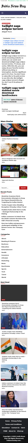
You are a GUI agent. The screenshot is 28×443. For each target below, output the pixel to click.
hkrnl (23, 428)
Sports (3, 269)
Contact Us (15, 428)
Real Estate (5, 266)
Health (3, 252)
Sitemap (20, 431)
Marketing (5, 261)
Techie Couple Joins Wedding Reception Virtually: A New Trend (13, 206)
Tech (3, 272)
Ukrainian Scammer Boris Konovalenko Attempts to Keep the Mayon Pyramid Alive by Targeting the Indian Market (13, 199)
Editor (3, 140)
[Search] (26, 13)
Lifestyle (4, 258)
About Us (12, 431)
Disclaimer (6, 428)
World (3, 277)
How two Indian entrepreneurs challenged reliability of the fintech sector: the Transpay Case (12, 226)
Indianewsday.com (14, 440)
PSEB (5, 431)
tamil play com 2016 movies (16, 113)
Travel (3, 274)
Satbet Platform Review (10, 139)
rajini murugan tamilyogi (10, 110)
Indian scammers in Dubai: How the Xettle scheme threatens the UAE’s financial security (13, 218)
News (3, 263)
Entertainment (6, 23)
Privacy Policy (16, 421)
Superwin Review (8, 180)
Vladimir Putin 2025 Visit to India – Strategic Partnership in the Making (13, 212)
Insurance (5, 255)
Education (5, 247)
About (3, 238)
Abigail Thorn (7, 32)
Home (7, 421)
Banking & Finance (8, 241)
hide (13, 38)
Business (4, 244)
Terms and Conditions (13, 424)
